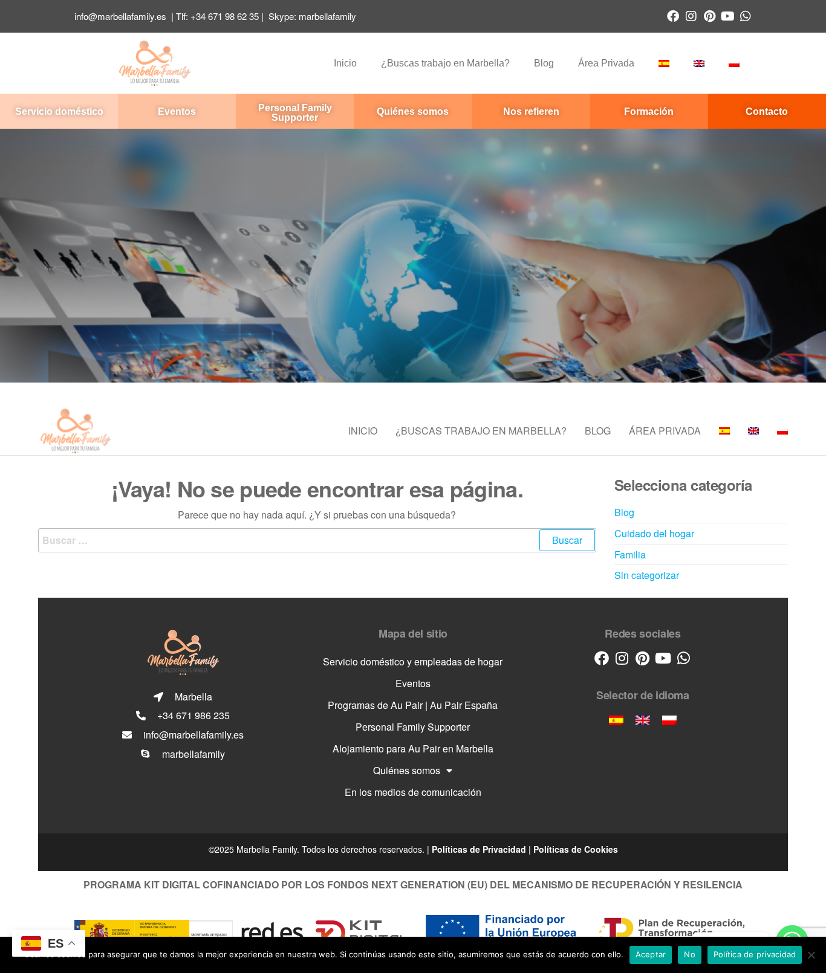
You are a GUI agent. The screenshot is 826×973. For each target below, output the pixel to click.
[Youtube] (727, 16)
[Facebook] (673, 16)
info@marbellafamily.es (120, 16)
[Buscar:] (317, 540)
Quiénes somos (406, 770)
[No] (811, 955)
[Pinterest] (709, 16)
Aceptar (651, 954)
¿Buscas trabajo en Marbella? (445, 63)
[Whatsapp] (746, 16)
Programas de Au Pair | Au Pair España (413, 705)
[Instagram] (691, 16)
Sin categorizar (646, 575)
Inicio (345, 63)
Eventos (413, 683)
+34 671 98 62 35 (224, 16)
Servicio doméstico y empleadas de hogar (412, 661)
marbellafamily (327, 16)
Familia (630, 554)
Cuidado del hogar (654, 533)
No (689, 954)
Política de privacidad (755, 954)
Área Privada (606, 63)
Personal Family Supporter (413, 727)
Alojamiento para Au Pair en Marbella (413, 748)
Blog (544, 63)
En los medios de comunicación (413, 792)
